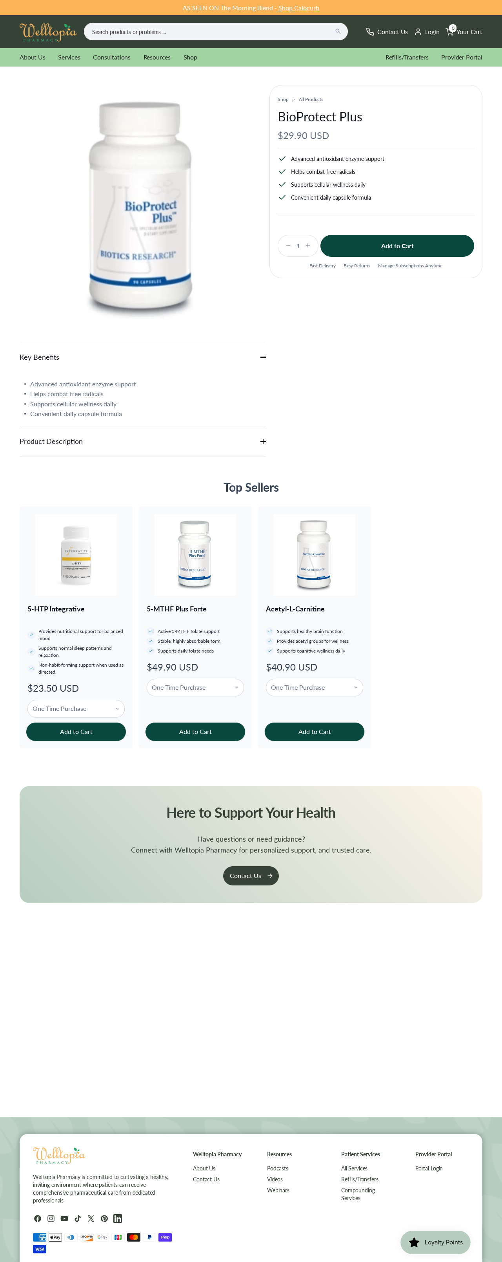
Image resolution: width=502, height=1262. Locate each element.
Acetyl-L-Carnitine (295, 608)
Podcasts (277, 1168)
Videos (275, 1179)
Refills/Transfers (407, 57)
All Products (311, 99)
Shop (190, 57)
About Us (32, 57)
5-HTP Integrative (56, 608)
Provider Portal (461, 57)
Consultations (112, 57)
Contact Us (245, 875)
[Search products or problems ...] (338, 31)
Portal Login (429, 1168)
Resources (157, 57)
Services (69, 57)
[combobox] (216, 31)
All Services (354, 1168)
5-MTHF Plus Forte (177, 608)
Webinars (278, 1190)
